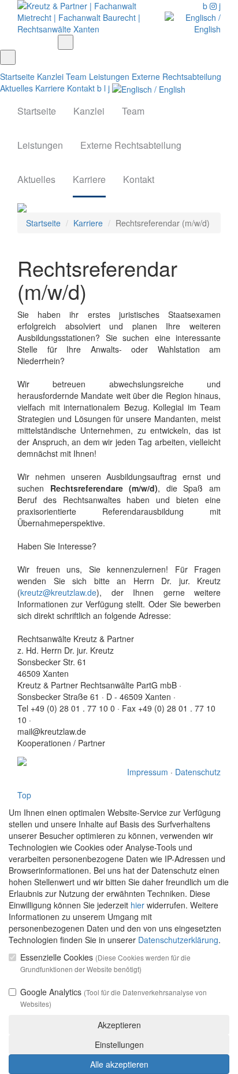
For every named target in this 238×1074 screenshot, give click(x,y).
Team (76, 76)
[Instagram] (214, 6)
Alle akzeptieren (119, 1064)
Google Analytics (113, 997)
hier (137, 905)
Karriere (50, 88)
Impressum (147, 772)
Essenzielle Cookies (105, 962)
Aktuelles (16, 88)
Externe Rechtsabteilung (176, 76)
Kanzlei (50, 76)
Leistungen (109, 76)
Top (24, 795)
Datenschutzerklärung (178, 939)
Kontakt (81, 88)
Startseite (17, 76)
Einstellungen (119, 1044)
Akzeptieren (119, 1025)
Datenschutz (198, 772)
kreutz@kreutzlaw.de (58, 592)
